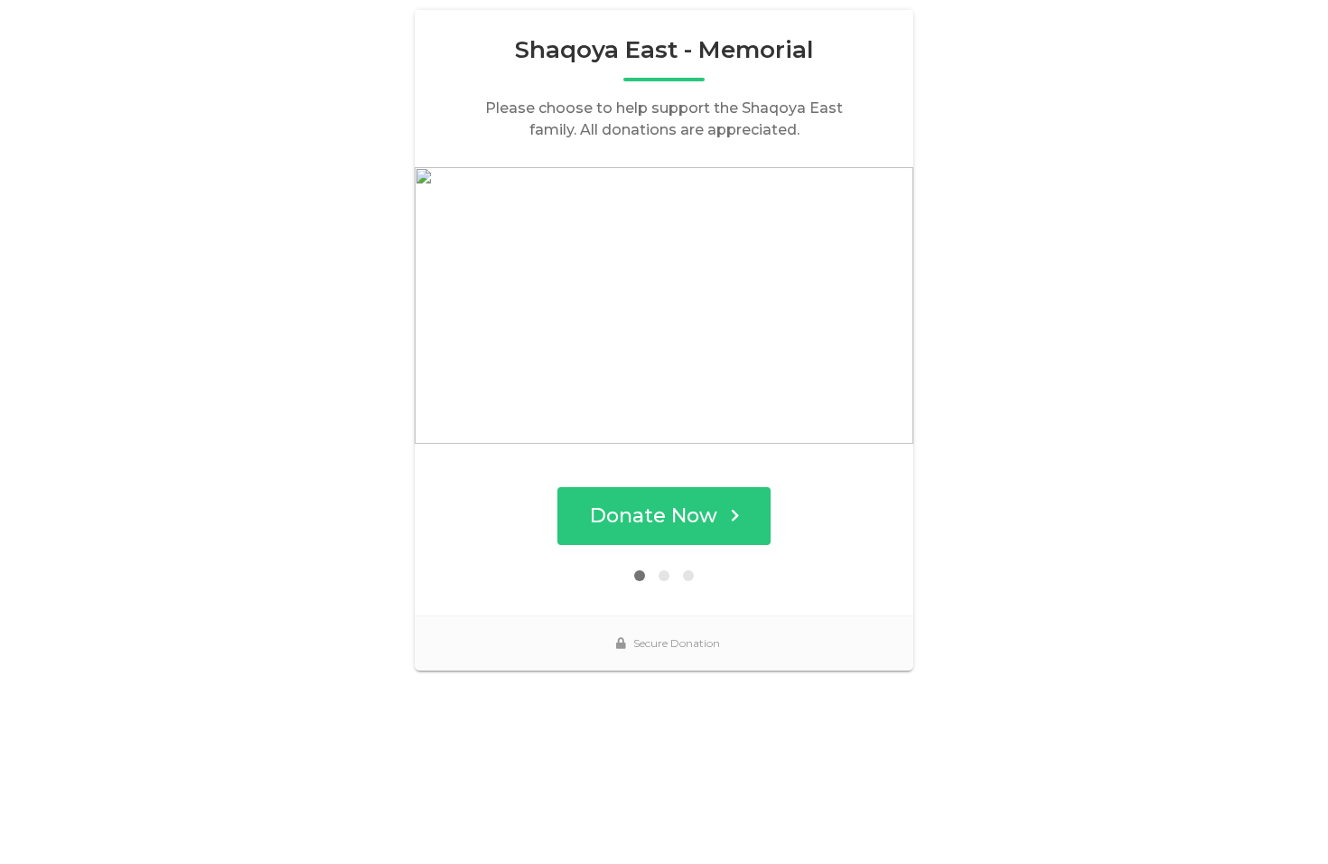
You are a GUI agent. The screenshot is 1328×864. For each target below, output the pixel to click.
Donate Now (653, 515)
